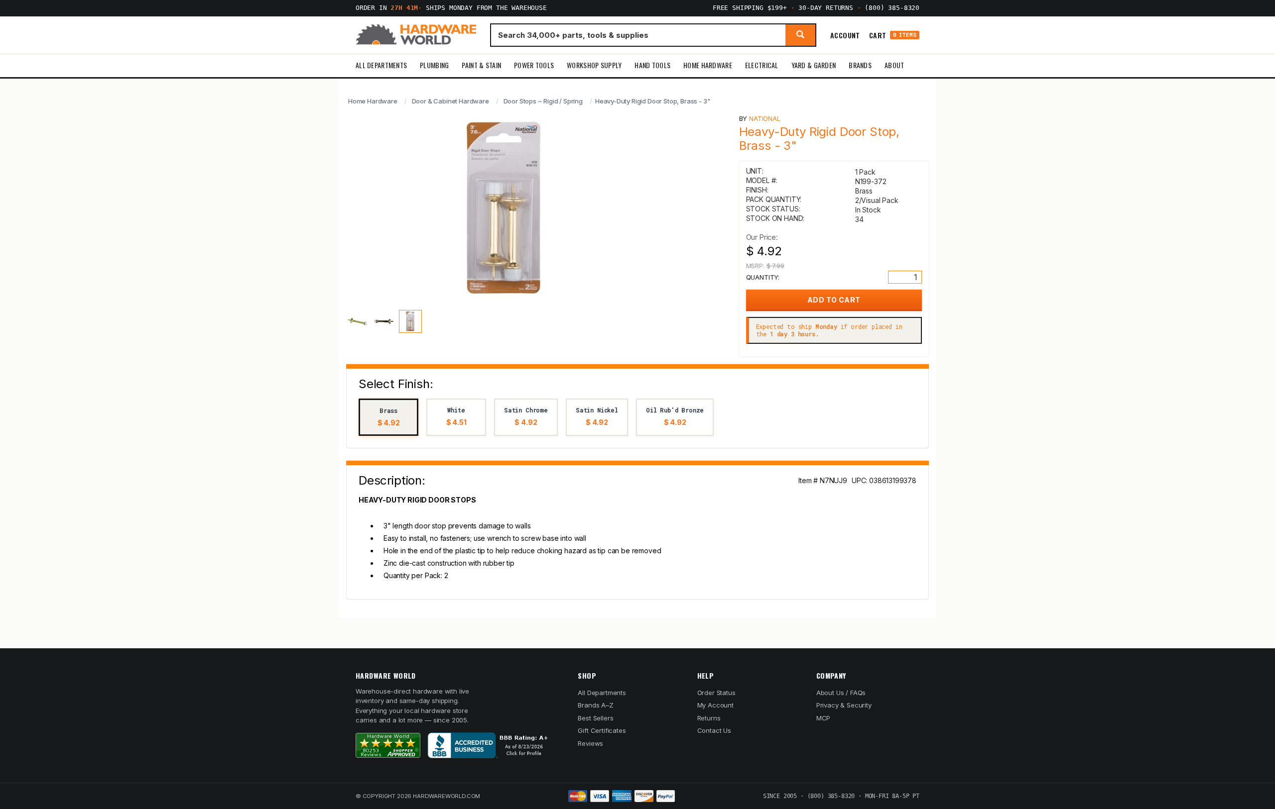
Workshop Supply (594, 65)
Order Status (716, 693)
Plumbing (434, 65)
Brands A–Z (595, 705)
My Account (715, 705)
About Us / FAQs (841, 693)
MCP (823, 718)
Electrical (761, 65)
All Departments (381, 65)
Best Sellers (595, 718)
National (764, 118)
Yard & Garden (813, 65)
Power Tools (534, 65)
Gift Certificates (602, 730)
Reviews (590, 743)
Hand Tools (652, 65)
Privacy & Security (844, 705)
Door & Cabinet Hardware (450, 101)
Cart (892, 35)
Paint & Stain (481, 65)
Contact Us (714, 730)
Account (845, 34)
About (894, 65)
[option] (388, 417)
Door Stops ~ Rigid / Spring (543, 101)
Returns (709, 718)
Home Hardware (707, 65)
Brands (860, 65)
